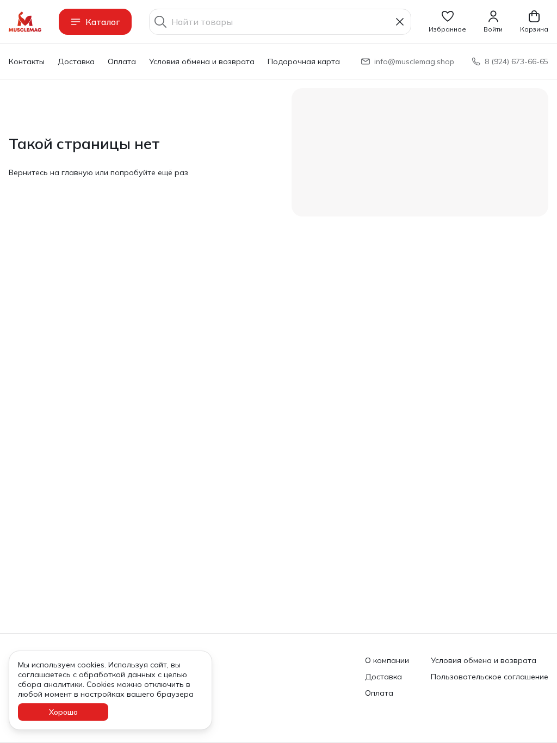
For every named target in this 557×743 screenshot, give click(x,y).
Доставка (76, 61)
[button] (447, 22)
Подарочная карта (304, 61)
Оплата (122, 61)
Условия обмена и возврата (202, 61)
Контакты (27, 61)
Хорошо (63, 712)
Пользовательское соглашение (489, 677)
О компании (387, 660)
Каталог (102, 21)
